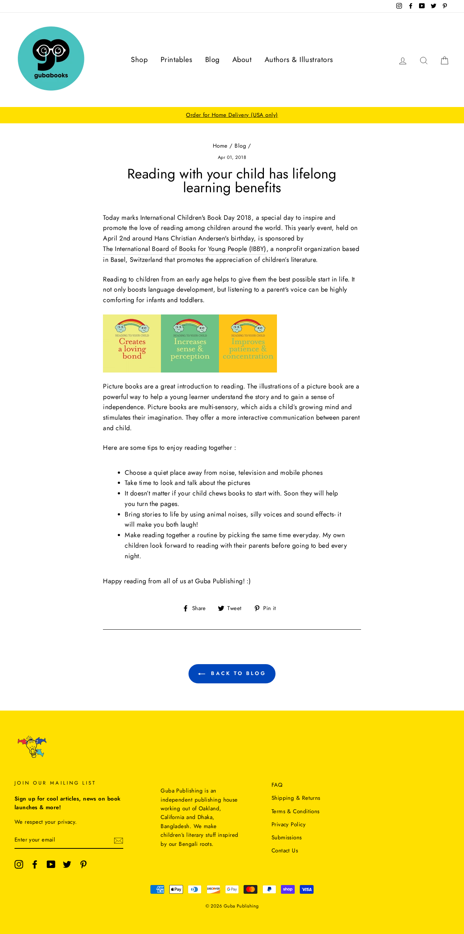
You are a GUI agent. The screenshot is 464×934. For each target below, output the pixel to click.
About (242, 59)
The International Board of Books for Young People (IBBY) (184, 249)
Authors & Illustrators (299, 59)
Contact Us (285, 851)
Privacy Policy (289, 824)
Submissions (287, 838)
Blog (212, 59)
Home (220, 146)
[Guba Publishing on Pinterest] (83, 864)
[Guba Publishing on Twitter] (67, 864)
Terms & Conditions (296, 811)
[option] (232, 115)
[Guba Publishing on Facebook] (34, 864)
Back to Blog (237, 673)
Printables (176, 59)
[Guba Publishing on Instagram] (18, 864)
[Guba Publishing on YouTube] (51, 864)
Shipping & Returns (296, 798)
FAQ (277, 785)
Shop (139, 59)
